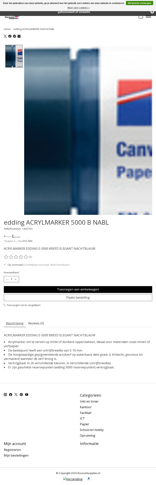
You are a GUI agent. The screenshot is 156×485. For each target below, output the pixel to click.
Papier (84, 424)
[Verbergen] (152, 12)
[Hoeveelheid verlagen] (7, 279)
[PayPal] (88, 479)
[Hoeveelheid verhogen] (15, 279)
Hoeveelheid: (11, 272)
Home (7, 29)
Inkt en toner (89, 401)
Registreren (12, 450)
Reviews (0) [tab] (36, 323)
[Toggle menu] (148, 16)
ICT (82, 418)
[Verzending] (73, 479)
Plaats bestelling (78, 297)
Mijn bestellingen (16, 455)
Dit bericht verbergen (139, 3)
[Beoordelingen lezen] (16, 257)
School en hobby (92, 430)
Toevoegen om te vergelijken (24, 305)
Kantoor (86, 407)
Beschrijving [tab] (15, 323)
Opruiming (87, 435)
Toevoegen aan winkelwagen (78, 289)
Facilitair (86, 413)
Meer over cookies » (79, 7)
